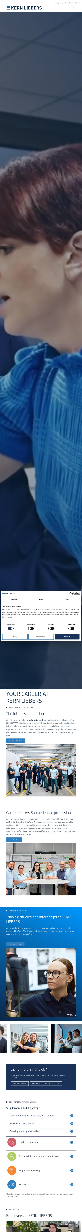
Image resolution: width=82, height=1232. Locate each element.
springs (31, 720)
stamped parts (41, 720)
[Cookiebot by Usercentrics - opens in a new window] (71, 593)
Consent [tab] (14, 599)
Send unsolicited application (46, 1083)
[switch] (31, 628)
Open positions (16, 740)
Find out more (15, 944)
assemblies (55, 720)
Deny (15, 637)
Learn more (14, 839)
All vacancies (19, 1083)
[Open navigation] (78, 7)
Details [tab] (41, 599)
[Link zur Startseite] (24, 8)
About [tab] (68, 599)
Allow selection (41, 637)
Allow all (67, 637)
